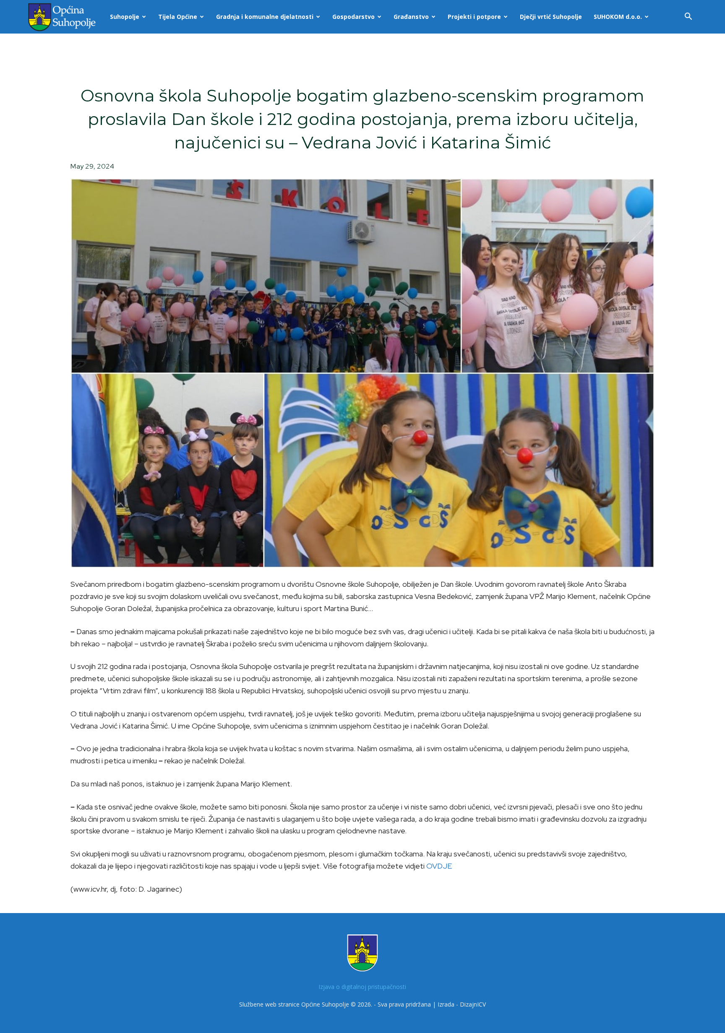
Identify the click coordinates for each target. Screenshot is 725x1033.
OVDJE (439, 866)
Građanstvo (411, 17)
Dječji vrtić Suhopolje (551, 17)
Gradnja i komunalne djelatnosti (264, 17)
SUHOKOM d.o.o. (618, 17)
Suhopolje (124, 17)
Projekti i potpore (474, 17)
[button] (688, 17)
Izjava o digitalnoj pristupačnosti (362, 987)
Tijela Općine (177, 17)
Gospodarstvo (353, 17)
